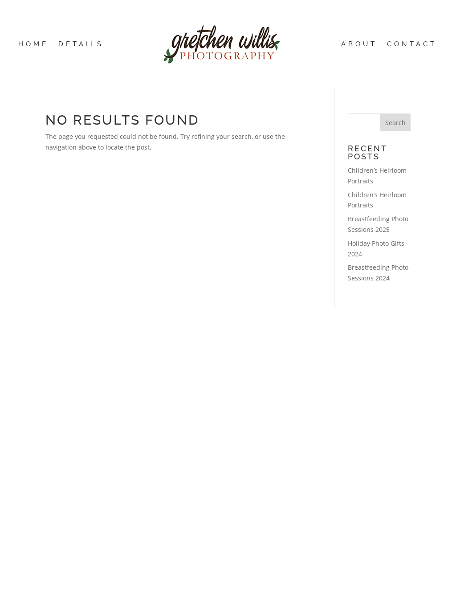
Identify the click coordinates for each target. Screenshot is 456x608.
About (359, 44)
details (81, 44)
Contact (412, 44)
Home (33, 44)
